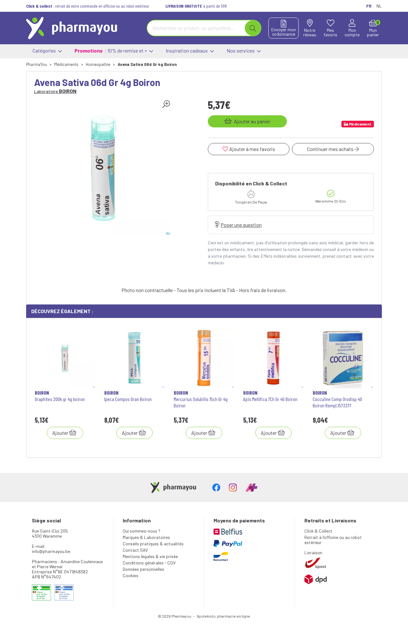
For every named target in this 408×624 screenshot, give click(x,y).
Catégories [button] (45, 50)
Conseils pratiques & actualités (153, 543)
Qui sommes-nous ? (141, 531)
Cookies (130, 575)
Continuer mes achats (330, 149)
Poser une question (241, 225)
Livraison (313, 552)
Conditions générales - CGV (149, 562)
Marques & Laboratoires (146, 537)
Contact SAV (135, 550)
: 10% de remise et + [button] (111, 50)
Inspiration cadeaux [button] (187, 50)
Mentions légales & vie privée (150, 556)
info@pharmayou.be (51, 551)
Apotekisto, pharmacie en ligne (223, 616)
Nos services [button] (241, 50)
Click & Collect (318, 531)
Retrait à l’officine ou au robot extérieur (333, 539)
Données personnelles (143, 569)
